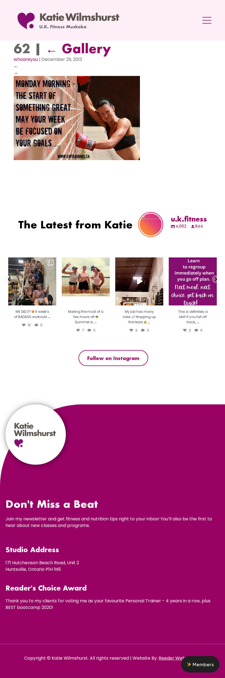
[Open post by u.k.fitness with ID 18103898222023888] (193, 281)
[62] (77, 158)
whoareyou (26, 59)
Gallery (78, 48)
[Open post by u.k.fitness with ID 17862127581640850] (86, 281)
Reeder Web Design (180, 658)
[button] (200, 664)
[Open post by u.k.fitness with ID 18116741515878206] (32, 281)
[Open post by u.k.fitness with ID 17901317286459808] (139, 281)
